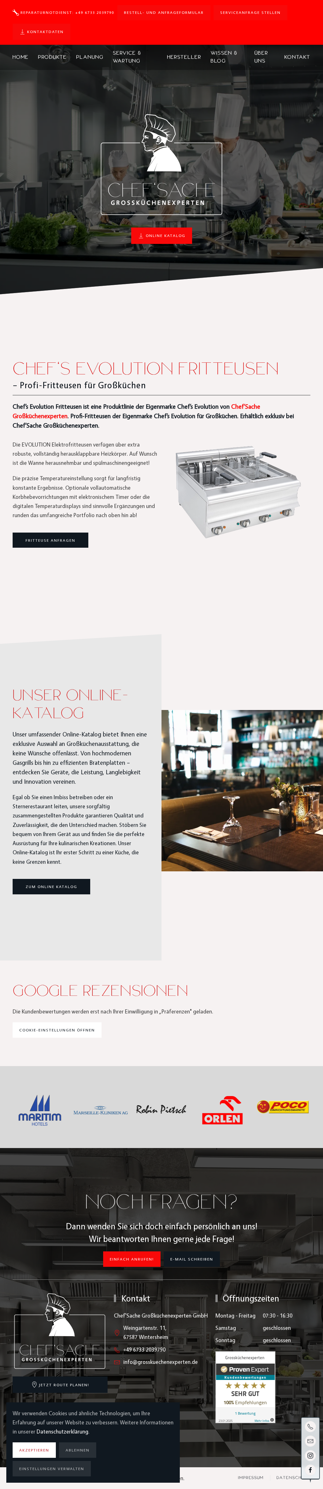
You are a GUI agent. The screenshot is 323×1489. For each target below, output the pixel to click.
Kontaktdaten (45, 31)
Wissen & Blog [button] (224, 57)
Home (21, 57)
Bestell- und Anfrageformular (164, 12)
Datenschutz (293, 1478)
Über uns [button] (261, 57)
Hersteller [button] (184, 57)
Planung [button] (89, 57)
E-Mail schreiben (191, 1258)
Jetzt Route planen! (64, 1384)
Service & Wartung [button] (127, 57)
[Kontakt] (310, 1441)
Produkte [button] (52, 57)
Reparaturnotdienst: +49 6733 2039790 (67, 12)
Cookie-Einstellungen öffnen (57, 1029)
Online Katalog (165, 235)
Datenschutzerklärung (62, 1431)
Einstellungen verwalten (51, 1468)
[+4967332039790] (310, 1426)
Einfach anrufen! (132, 1258)
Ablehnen (78, 1449)
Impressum (251, 1478)
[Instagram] (310, 1455)
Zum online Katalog (51, 886)
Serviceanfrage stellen (250, 12)
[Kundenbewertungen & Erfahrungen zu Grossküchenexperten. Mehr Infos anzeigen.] (245, 1386)
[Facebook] (310, 1470)
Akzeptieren (34, 1449)
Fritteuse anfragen (50, 540)
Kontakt (297, 57)
